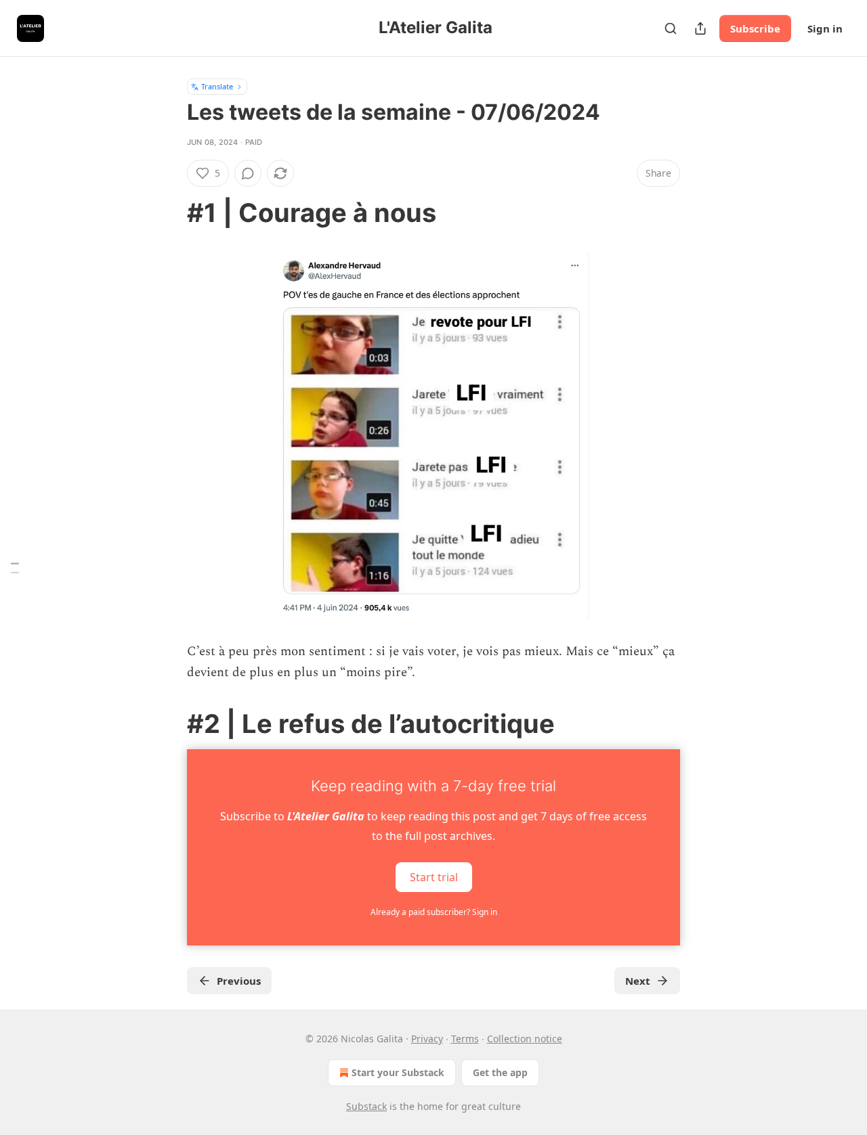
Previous (239, 980)
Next (637, 980)
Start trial (434, 877)
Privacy (427, 1038)
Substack (366, 1106)
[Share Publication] (700, 28)
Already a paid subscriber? (434, 912)
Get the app (500, 1072)
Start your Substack (398, 1072)
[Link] (168, 212)
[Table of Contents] (14, 567)
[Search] (670, 28)
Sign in (825, 28)
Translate (217, 86)
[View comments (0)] (247, 173)
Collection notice (524, 1038)
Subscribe (755, 28)
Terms (465, 1038)
